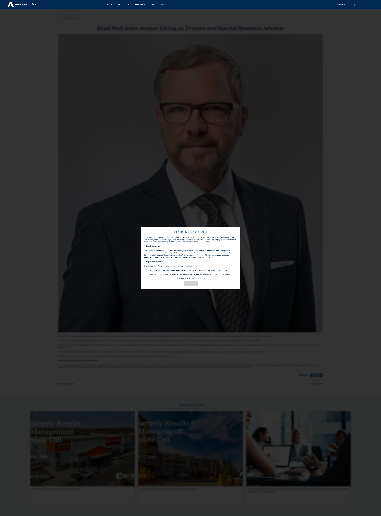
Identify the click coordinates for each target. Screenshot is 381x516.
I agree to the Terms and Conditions (191, 278)
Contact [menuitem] (162, 4)
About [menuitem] (153, 4)
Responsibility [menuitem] (141, 4)
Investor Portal (341, 4)
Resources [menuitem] (128, 4)
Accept (191, 283)
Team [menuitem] (118, 4)
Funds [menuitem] (109, 4)
